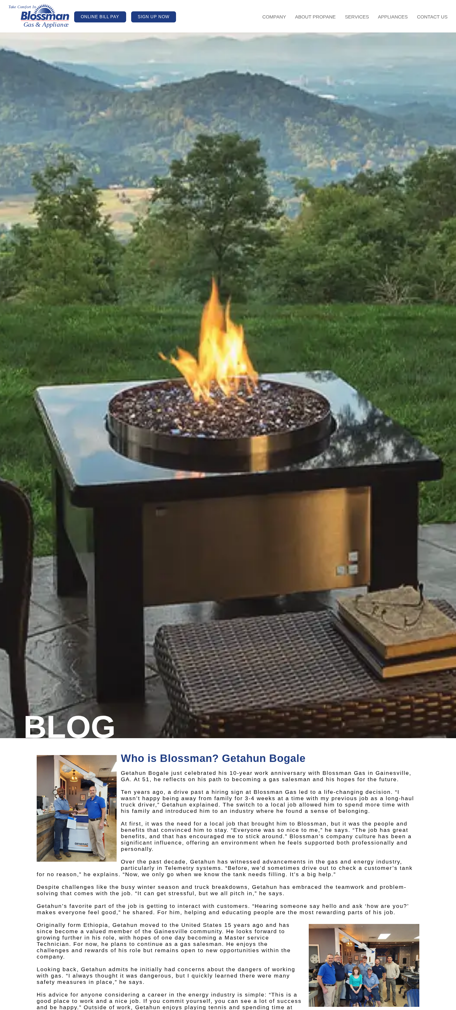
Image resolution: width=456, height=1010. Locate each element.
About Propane (315, 17)
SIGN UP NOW (153, 17)
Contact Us (432, 17)
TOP (417, 999)
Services (357, 17)
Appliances (393, 17)
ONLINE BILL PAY (100, 17)
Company (274, 17)
